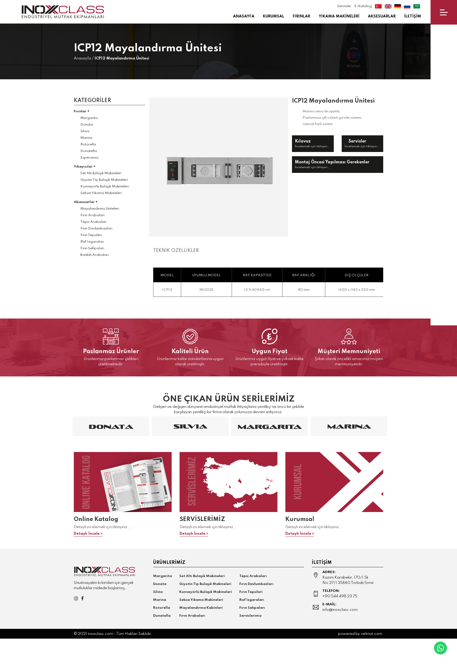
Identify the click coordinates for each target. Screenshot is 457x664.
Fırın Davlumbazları (96, 228)
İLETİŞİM (412, 16)
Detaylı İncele (87, 534)
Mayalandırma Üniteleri (99, 208)
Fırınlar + (81, 111)
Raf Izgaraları (92, 241)
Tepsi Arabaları (93, 222)
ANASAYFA (243, 16)
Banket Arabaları (94, 255)
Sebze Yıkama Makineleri (101, 193)
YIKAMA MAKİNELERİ (339, 16)
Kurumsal (299, 519)
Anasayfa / (84, 58)
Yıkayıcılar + (84, 166)
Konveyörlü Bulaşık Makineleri (104, 186)
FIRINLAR (301, 16)
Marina (86, 138)
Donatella (88, 151)
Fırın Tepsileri (91, 235)
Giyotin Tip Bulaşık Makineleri (104, 180)
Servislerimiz (250, 615)
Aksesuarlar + (86, 202)
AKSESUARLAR (382, 16)
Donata (86, 124)
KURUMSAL (273, 16)
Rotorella (88, 144)
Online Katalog (96, 519)
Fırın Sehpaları (92, 248)
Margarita (89, 118)
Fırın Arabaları (92, 215)
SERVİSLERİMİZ (202, 519)
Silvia (84, 131)
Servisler (343, 6)
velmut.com (371, 634)
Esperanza (89, 157)
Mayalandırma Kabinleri (201, 608)
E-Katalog (363, 6)
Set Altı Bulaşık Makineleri (100, 173)
